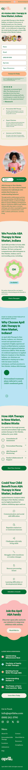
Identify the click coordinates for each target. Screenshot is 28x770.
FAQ (2, 751)
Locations (4, 743)
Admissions (5, 747)
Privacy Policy (10, 79)
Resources (18, 741)
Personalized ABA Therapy (7, 738)
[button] (25, 8)
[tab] (7, 179)
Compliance (19, 745)
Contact (17, 733)
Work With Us (19, 737)
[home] (5, 8)
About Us (4, 733)
